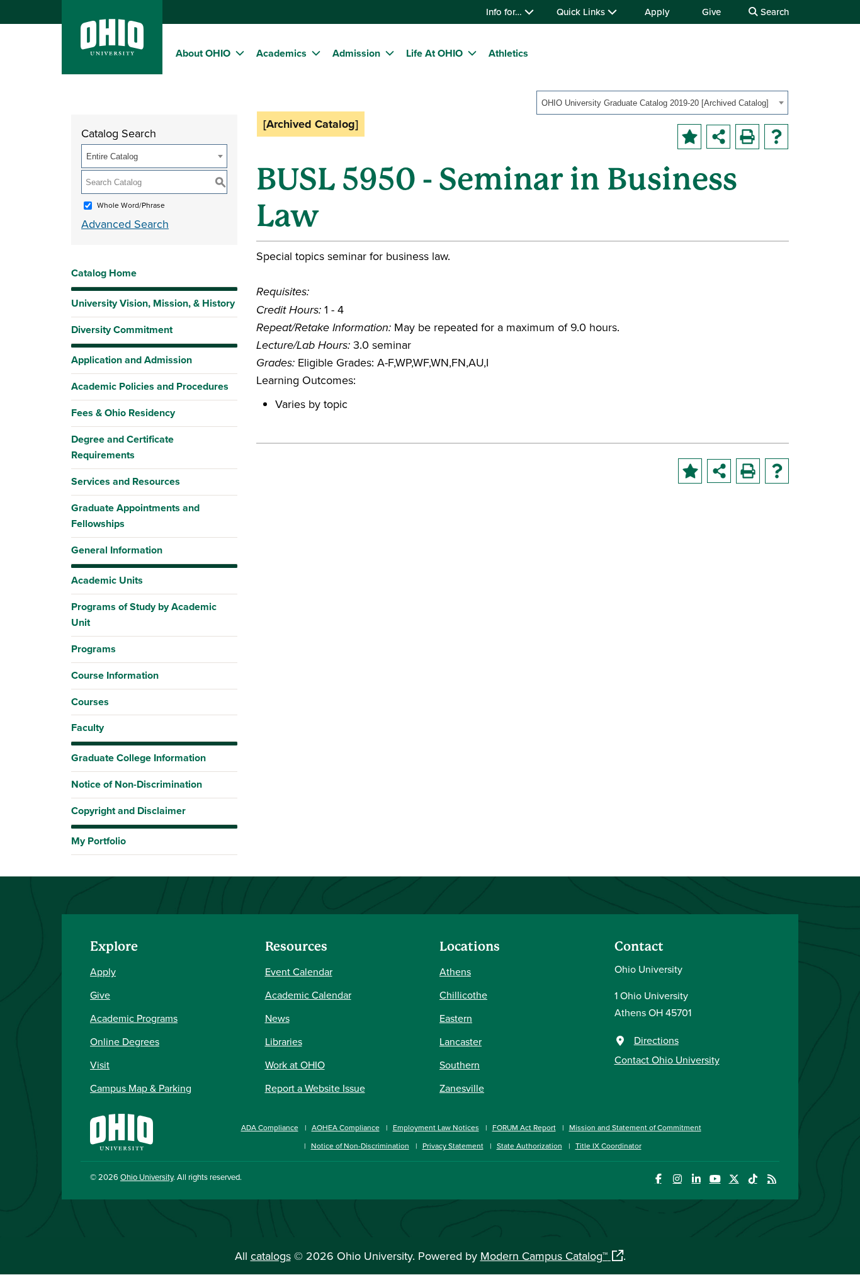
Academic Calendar (308, 995)
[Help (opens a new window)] (776, 136)
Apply (657, 11)
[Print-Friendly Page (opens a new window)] (747, 136)
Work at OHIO (295, 1065)
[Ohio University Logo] (112, 51)
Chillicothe (463, 995)
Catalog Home (104, 273)
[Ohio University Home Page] (121, 1130)
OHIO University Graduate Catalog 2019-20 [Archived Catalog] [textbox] (655, 103)
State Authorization (529, 1145)
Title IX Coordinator (608, 1145)
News (277, 1018)
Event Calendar (298, 971)
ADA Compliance (269, 1127)
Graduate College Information (138, 761)
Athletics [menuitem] (508, 53)
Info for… (505, 11)
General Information (116, 550)
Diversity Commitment (122, 329)
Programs (93, 649)
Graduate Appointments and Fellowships (135, 516)
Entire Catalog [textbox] (112, 156)
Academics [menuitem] (281, 53)
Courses (90, 701)
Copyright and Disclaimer (128, 810)
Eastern (455, 1018)
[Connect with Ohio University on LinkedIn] (696, 1179)
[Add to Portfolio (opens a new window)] (689, 136)
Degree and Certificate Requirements (122, 447)
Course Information (115, 675)
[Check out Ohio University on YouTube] (715, 1179)
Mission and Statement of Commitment (635, 1127)
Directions (656, 1040)
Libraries (283, 1041)
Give (711, 11)
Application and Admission (131, 360)
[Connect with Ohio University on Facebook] (658, 1179)
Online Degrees (124, 1041)
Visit (100, 1065)
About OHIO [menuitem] (203, 53)
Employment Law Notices (436, 1127)
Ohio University (146, 1176)
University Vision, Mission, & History (153, 303)
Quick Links (582, 11)
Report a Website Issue (315, 1088)
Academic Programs (134, 1018)
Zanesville (461, 1088)
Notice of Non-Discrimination (136, 784)
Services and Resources (125, 481)
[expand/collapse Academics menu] (316, 53)
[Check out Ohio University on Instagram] (677, 1179)
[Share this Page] (718, 137)
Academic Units (107, 580)
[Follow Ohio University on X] (734, 1179)
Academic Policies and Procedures (150, 386)
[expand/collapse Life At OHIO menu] (472, 53)
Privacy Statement (453, 1145)
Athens (455, 971)
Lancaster (460, 1041)
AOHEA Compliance (346, 1127)
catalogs (271, 1256)
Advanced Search (125, 224)
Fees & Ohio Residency (123, 412)
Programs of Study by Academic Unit (144, 614)
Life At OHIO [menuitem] (434, 53)
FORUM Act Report (524, 1127)
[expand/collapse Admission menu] (390, 53)
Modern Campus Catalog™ (544, 1256)
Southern (459, 1065)
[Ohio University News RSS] (771, 1179)
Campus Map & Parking (140, 1088)
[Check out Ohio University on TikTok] (753, 1179)
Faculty (87, 727)
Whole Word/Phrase (131, 205)
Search (773, 11)
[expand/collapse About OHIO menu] (240, 53)
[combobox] (662, 103)
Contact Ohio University (667, 1060)
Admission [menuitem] (356, 53)
